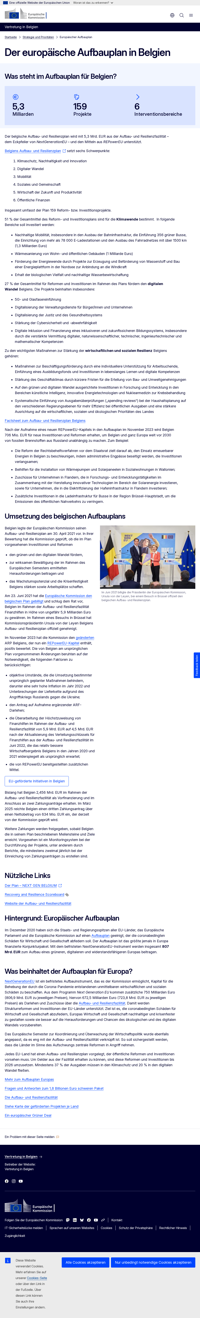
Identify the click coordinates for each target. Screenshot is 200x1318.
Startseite (11, 37)
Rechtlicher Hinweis (173, 1228)
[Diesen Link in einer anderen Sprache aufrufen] (67, 895)
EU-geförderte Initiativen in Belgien (37, 781)
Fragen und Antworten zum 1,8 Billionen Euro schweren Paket (54, 1088)
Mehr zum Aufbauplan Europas (29, 1079)
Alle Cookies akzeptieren (85, 1262)
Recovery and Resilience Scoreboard (34, 894)
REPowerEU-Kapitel (63, 643)
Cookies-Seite (37, 1278)
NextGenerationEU (20, 981)
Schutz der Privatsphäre (136, 1228)
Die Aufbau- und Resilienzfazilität (31, 1097)
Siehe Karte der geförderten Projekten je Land (42, 1106)
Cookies (106, 1228)
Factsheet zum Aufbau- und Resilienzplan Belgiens (45, 421)
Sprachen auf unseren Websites (71, 1228)
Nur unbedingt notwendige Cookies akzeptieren (153, 1262)
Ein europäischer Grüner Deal (28, 1115)
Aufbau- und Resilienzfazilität (102, 1003)
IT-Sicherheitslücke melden (24, 1228)
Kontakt (116, 1220)
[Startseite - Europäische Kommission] (28, 14)
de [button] (172, 15)
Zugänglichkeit (15, 1236)
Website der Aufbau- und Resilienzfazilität (38, 903)
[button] (32, 1137)
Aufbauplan (100, 935)
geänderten (85, 638)
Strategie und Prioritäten (38, 37)
